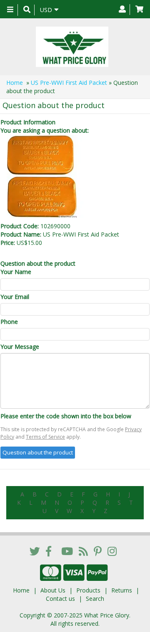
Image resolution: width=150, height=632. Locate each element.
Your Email (14, 297)
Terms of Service (45, 436)
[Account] (122, 9)
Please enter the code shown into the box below (65, 416)
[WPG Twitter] (35, 551)
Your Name (15, 272)
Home (14, 82)
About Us (52, 590)
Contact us (60, 598)
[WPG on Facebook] (48, 551)
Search (95, 598)
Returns (121, 590)
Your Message (19, 347)
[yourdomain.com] (72, 47)
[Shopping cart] (139, 9)
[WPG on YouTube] (67, 551)
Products (88, 590)
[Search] (27, 10)
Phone (9, 322)
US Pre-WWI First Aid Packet (69, 82)
